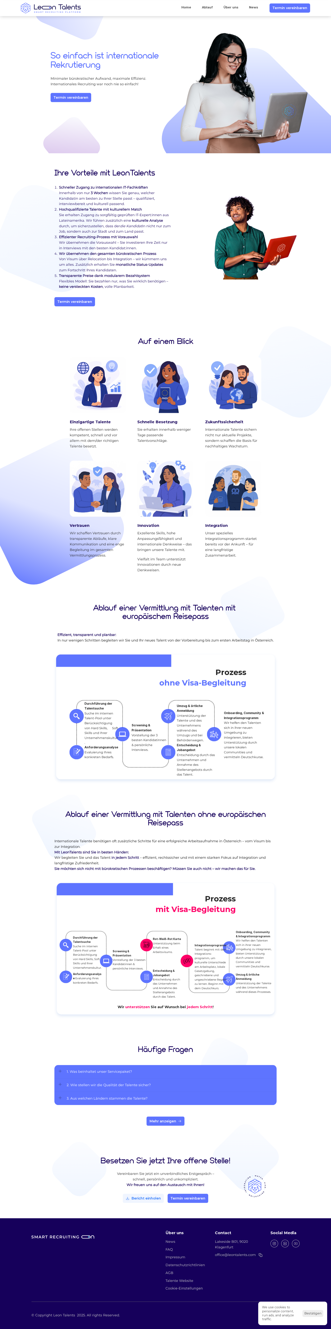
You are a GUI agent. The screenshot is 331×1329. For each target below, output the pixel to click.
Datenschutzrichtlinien (185, 1265)
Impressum (175, 1257)
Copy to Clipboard (234, 1255)
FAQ (169, 1249)
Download (132, 1198)
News (170, 1242)
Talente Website (179, 1281)
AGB (169, 1273)
